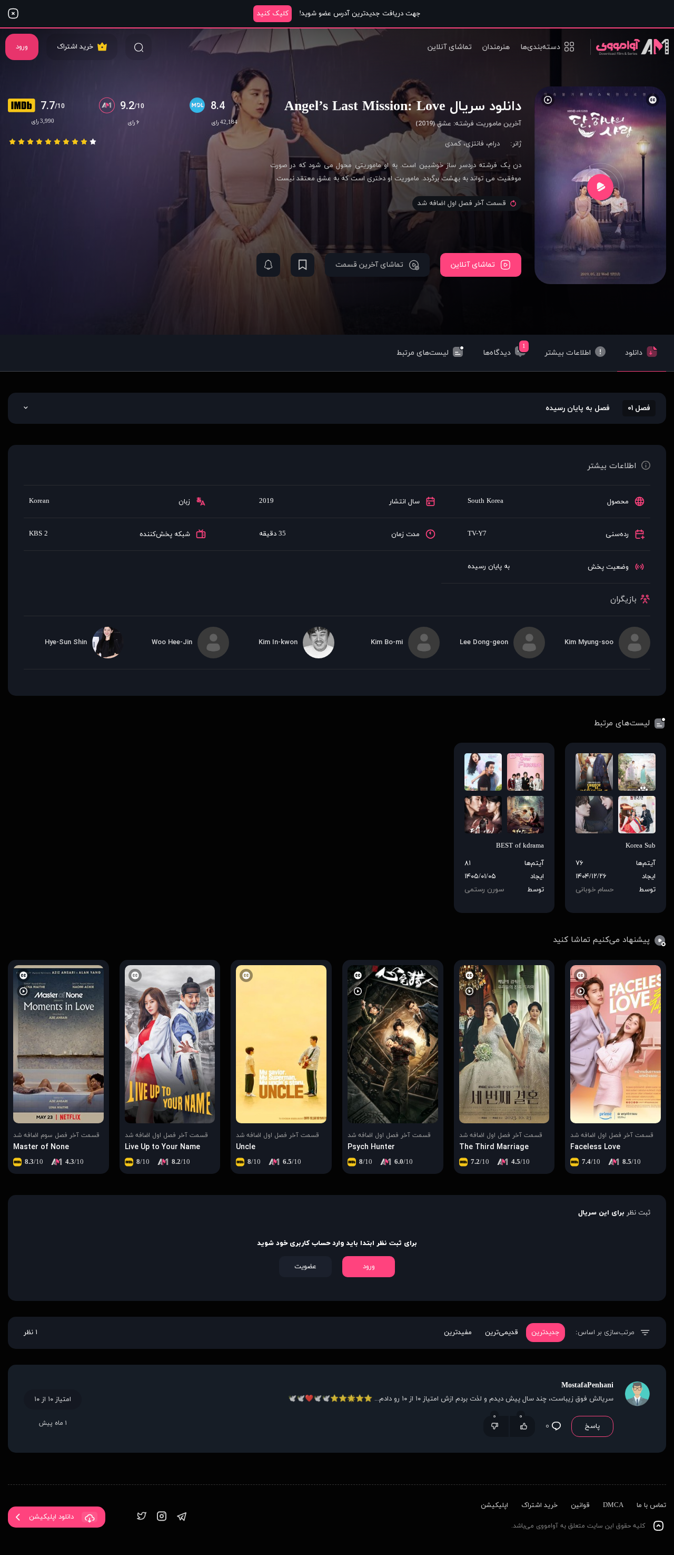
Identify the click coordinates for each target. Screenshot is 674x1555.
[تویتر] (142, 1517)
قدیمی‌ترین (501, 1332)
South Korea (485, 501)
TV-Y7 (477, 534)
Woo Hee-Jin (172, 642)
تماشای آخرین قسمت (369, 265)
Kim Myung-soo (588, 642)
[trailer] (600, 186)
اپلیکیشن (494, 1505)
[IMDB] (24, 106)
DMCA (613, 1505)
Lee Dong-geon (484, 642)
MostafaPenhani (587, 1386)
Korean (39, 501)
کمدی (453, 144)
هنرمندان (496, 47)
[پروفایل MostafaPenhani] (637, 1409)
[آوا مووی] (629, 46)
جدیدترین (545, 1332)
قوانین (580, 1505)
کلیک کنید (273, 13)
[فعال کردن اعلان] (268, 265)
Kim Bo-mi (387, 642)
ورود (22, 47)
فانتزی (474, 144)
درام (494, 144)
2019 (266, 501)
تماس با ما (651, 1505)
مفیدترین (458, 1332)
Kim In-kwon (278, 642)
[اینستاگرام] (162, 1517)
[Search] (138, 47)
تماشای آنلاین (450, 47)
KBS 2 (38, 534)
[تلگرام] (182, 1517)
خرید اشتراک (75, 47)
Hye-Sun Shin (66, 642)
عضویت (305, 1266)
